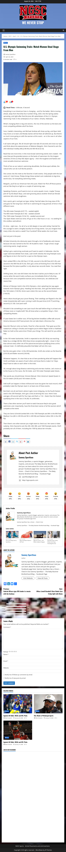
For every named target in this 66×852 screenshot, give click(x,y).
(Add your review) (46, 604)
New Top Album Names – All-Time (26, 541)
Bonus (5, 43)
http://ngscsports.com (30, 480)
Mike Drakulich (8, 718)
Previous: (17, 591)
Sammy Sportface (10, 54)
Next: (49, 591)
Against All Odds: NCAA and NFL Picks (15, 716)
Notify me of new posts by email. (15, 678)
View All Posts (43, 578)
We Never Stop (33, 22)
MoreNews (39, 850)
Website (6, 668)
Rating (5, 652)
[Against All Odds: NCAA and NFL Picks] (17, 703)
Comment (7, 627)
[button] (3, 30)
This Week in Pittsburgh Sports (43, 716)
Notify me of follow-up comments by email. (19, 675)
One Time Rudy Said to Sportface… (11, 541)
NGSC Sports (19, 846)
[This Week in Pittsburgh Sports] (48, 703)
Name (5, 654)
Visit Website (28, 578)
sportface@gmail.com (30, 477)
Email (5, 661)
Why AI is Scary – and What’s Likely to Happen (39, 541)
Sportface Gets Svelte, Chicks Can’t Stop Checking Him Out (52, 542)
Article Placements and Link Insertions (37, 846)
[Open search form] (63, 30)
